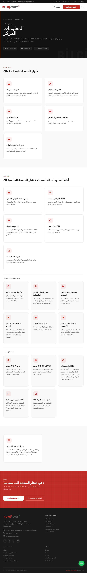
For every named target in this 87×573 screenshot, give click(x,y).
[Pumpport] (11, 7)
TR (53, 1)
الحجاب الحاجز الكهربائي (52, 529)
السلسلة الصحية (50, 524)
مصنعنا (47, 553)
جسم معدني (48, 521)
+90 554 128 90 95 (10, 2)
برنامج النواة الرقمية (71, 570)
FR (63, 1)
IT (68, 1)
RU (72, 1)
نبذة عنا (47, 550)
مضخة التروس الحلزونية (10, 553)
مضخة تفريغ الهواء (8, 555)
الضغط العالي (49, 526)
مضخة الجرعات (7, 558)
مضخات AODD (49, 532)
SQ (79, 1)
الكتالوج (58, 7)
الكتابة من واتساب (36, 498)
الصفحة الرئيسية (7, 19)
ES (66, 1)
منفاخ (5, 550)
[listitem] (5, 541)
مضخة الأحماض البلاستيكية (11, 561)
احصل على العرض (70, 7)
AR (82, 1)
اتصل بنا (47, 555)
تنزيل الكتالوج (49, 561)
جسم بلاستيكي (49, 519)
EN (56, 1)
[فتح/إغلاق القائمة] (83, 7)
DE (59, 1)
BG (75, 1)
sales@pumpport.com (27, 2)
